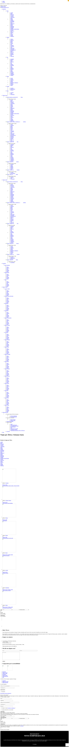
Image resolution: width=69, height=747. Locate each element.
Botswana (2, 443)
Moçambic (2, 456)
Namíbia (1, 457)
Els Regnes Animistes (5, 555)
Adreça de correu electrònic (5, 702)
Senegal (1, 459)
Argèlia (7, 570)
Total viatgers (2, 716)
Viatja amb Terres (5, 676)
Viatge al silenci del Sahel (6, 590)
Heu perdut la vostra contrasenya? (5, 693)
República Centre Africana (4, 458)
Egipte (1, 447)
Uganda (1, 463)
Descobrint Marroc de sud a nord (7, 538)
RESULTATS (3, 615)
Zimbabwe (2, 465)
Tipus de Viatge (4, 675)
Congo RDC (2, 446)
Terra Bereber (4, 520)
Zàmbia (1, 464)
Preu (1, 610)
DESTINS (4, 671)
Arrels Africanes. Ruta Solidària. (7, 503)
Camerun (1, 445)
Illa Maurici (2, 450)
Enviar (4, 661)
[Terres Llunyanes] (4, 7)
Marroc (1, 454)
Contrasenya (2, 687)
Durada (1, 612)
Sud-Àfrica (2, 460)
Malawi (1, 453)
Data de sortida (2, 613)
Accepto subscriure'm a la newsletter (7, 709)
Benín (6, 552)
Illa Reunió (2, 451)
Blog (3, 677)
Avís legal (4, 680)
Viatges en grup (4, 502)
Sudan (1, 461)
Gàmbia (1, 449)
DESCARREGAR (3, 717)
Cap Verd (1, 444)
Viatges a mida (4, 484)
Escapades (4, 674)
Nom (1, 698)
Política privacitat (5, 682)
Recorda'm (3, 691)
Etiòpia (1, 448)
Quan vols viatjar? (3, 715)
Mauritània (2, 455)
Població (1, 706)
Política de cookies (5, 681)
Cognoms (1, 700)
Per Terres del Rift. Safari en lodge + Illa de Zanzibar (10, 485)
